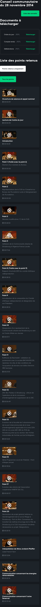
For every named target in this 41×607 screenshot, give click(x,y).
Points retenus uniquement (12, 69)
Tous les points (8, 79)
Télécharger (30, 34)
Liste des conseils (30, 13)
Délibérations (9, 49)
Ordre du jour (9, 34)
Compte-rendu (9, 42)
